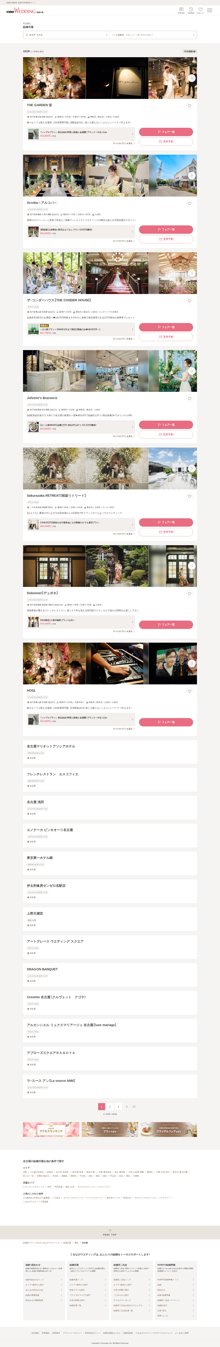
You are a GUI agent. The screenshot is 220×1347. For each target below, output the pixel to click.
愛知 (76, 1243)
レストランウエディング (33, 1187)
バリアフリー (164, 1198)
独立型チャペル (113, 1198)
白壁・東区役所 (105, 1172)
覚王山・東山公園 (180, 1172)
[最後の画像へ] (192, 78)
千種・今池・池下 (163, 1172)
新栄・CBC (91, 1172)
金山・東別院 (120, 1172)
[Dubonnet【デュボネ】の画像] (110, 566)
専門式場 (58, 1187)
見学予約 (168, 141)
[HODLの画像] (110, 663)
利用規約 (46, 1333)
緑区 (91, 1176)
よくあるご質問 (182, 1333)
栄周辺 (50, 1172)
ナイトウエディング (94, 1198)
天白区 (55, 1176)
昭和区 (74, 1176)
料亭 (49, 1187)
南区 (105, 1176)
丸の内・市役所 (62, 1172)
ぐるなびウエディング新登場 (35, 1202)
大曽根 (136, 1176)
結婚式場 (67, 1243)
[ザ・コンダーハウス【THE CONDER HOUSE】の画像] (110, 273)
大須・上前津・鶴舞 (136, 1172)
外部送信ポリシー (92, 1333)
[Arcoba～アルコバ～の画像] (110, 175)
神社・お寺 (70, 1187)
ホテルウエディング (86, 1187)
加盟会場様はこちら (111, 1333)
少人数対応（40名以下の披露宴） (36, 1198)
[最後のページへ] (133, 1106)
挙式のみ (127, 1198)
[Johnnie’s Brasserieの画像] (110, 371)
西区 (128, 1176)
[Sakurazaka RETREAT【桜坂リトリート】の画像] (110, 468)
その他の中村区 (37, 1172)
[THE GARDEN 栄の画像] (110, 78)
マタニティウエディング (145, 1198)
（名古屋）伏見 (77, 1172)
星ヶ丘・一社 (28, 1176)
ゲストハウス (104, 1187)
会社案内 (35, 1333)
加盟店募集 (128, 1333)
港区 (98, 1176)
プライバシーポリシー (72, 1333)
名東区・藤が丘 (43, 1176)
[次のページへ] (126, 1106)
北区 (121, 1176)
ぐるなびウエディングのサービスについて (154, 1333)
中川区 (83, 1176)
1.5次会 (57, 1198)
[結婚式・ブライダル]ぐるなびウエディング (41, 1243)
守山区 (113, 1176)
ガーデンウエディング (73, 1198)
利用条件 (56, 1333)
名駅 (25, 1172)
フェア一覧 (168, 131)
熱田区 (150, 1172)
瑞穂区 (64, 1176)
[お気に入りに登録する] (189, 105)
